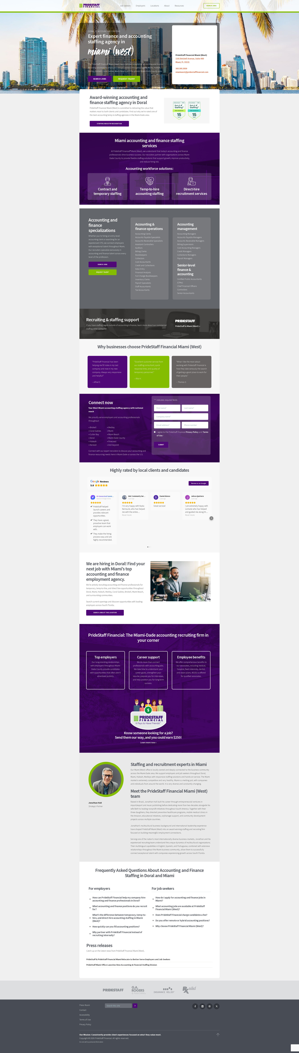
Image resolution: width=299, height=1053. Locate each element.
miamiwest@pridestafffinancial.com (192, 72)
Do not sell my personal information (91, 1042)
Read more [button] (127, 515)
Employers (140, 5)
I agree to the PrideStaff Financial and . (182, 434)
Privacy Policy (192, 432)
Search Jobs (211, 6)
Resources (179, 5)
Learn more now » (148, 742)
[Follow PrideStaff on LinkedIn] (202, 1008)
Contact (82, 1010)
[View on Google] (124, 497)
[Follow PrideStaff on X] (217, 1008)
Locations (154, 5)
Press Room (84, 1005)
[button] (87, 518)
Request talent (126, 78)
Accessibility (84, 1014)
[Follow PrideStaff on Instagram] (209, 1008)
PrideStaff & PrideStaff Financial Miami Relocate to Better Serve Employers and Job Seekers (128, 959)
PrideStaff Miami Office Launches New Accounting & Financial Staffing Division (121, 964)
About (166, 5)
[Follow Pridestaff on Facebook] (195, 1008)
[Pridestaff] (89, 6)
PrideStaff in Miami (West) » (187, 326)
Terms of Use (85, 1019)
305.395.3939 (181, 68)
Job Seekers (125, 5)
